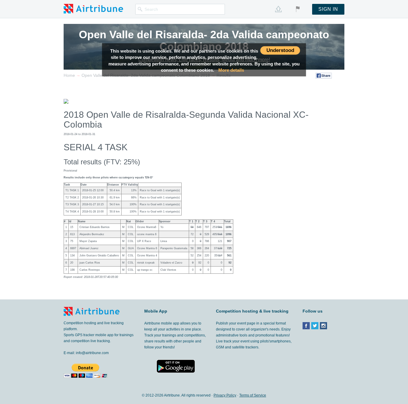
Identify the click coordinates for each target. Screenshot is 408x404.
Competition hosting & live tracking (252, 311)
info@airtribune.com (92, 353)
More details (231, 70)
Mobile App (155, 311)
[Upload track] (278, 9)
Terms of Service (252, 395)
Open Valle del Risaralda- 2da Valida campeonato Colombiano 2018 (204, 40)
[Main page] (93, 8)
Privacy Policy (225, 395)
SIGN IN (328, 9)
